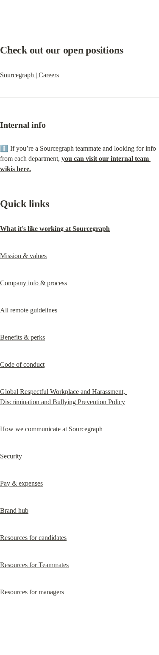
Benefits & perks (22, 337)
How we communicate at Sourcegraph (51, 429)
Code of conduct (22, 364)
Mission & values (23, 255)
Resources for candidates (33, 537)
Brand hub (14, 510)
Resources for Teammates (34, 564)
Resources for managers (32, 592)
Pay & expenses (21, 483)
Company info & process (33, 283)
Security (11, 456)
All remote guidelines (28, 310)
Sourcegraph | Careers (29, 75)
